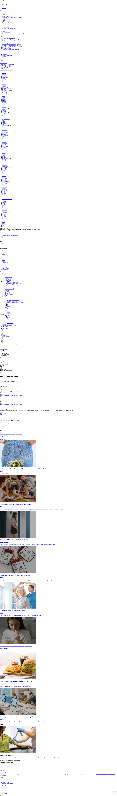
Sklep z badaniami (8, 277)
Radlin (3, 177)
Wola (3, 213)
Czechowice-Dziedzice (6, 88)
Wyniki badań (5, 326)
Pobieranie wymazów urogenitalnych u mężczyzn (14, 286)
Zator (3, 217)
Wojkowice (4, 212)
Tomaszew (4, 197)
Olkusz (3, 155)
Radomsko (4, 178)
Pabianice (4, 164)
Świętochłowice (5, 195)
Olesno (3, 154)
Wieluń (3, 207)
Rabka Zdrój (4, 174)
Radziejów (4, 179)
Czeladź (4, 89)
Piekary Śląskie (5, 166)
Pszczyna (4, 172)
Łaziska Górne (5, 132)
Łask (3, 131)
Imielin (3, 104)
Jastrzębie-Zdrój (5, 108)
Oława (3, 153)
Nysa (3, 151)
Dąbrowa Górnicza (6, 92)
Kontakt (4, 8)
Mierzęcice (4, 143)
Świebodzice (4, 193)
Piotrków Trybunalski (6, 167)
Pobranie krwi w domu (4, 230)
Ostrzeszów (4, 159)
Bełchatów (4, 76)
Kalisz (3, 115)
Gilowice (4, 98)
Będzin (3, 75)
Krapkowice (4, 127)
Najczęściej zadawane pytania (13, 300)
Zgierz (3, 223)
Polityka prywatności (6, 792)
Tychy (3, 204)
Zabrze (3, 215)
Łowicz (3, 138)
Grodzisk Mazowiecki (6, 103)
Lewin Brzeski (5, 135)
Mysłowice (4, 148)
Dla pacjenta (4, 5)
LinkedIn (9, 311)
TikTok (8, 312)
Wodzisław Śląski (5, 211)
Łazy (3, 133)
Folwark (4, 95)
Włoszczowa (4, 210)
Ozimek (3, 161)
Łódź (3, 137)
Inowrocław (4, 105)
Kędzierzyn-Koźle (6, 119)
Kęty (3, 120)
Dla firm (6, 293)
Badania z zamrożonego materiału (11, 282)
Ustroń (3, 205)
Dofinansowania (5, 325)
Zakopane (4, 216)
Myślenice (4, 147)
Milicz (3, 145)
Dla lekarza (7, 291)
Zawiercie (4, 218)
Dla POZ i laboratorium (9, 292)
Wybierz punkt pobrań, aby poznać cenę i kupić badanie (11, 395)
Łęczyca (4, 134)
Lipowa (3, 136)
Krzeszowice (4, 130)
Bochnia (4, 79)
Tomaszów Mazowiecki (7, 199)
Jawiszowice (4, 109)
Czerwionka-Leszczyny (7, 90)
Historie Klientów (10, 321)
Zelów (3, 222)
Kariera (8, 317)
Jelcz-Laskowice (5, 112)
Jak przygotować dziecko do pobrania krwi (15, 302)
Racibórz (4, 176)
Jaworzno (4, 110)
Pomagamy (9, 320)
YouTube (9, 313)
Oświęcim (4, 160)
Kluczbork (4, 122)
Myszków (4, 149)
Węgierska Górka (5, 206)
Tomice (3, 200)
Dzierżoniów (4, 93)
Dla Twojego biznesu (9, 294)
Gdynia (3, 97)
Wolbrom (4, 214)
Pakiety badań (7, 278)
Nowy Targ (4, 150)
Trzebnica (4, 202)
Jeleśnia (3, 113)
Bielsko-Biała (5, 77)
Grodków (4, 102)
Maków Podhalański (6, 141)
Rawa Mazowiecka (6, 181)
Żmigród (4, 224)
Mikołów (4, 144)
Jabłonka (4, 107)
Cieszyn (4, 86)
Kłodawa (4, 121)
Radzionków (4, 180)
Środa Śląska (4, 190)
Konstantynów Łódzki (6, 125)
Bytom (3, 81)
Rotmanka (4, 182)
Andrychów (4, 74)
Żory (3, 225)
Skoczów (4, 188)
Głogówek (4, 100)
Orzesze (4, 157)
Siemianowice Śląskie (6, 185)
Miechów (4, 142)
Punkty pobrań (5, 4)
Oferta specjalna (8, 279)
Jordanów (4, 114)
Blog (8, 304)
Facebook (9, 308)
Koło (3, 124)
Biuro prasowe (10, 323)
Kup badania (4, 274)
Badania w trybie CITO (9, 284)
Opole (3, 156)
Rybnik (3, 184)
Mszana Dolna (5, 146)
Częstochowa (5, 91)
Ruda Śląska (4, 183)
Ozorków (4, 162)
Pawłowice (4, 165)
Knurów (4, 123)
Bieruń (3, 78)
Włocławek (4, 208)
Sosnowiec (4, 189)
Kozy (3, 126)
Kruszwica (4, 128)
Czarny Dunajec (5, 87)
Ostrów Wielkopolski (6, 158)
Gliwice (3, 99)
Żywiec (3, 226)
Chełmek (4, 82)
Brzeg (3, 80)
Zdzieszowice (5, 221)
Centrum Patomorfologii (9, 288)
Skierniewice (4, 187)
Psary (3, 171)
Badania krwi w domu (9, 280)
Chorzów (4, 84)
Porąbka (4, 168)
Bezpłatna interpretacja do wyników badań (13, 283)
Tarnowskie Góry (5, 196)
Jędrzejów (4, 111)
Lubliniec (4, 139)
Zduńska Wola (5, 219)
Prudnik (3, 170)
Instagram (9, 309)
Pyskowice (4, 173)
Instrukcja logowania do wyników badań (15, 298)
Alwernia (4, 73)
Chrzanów (4, 85)
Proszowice (4, 169)
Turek (3, 203)
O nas (3, 6)
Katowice (4, 118)
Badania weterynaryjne (9, 289)
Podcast (8, 306)
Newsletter (9, 305)
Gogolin (4, 101)
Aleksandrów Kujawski (7, 71)
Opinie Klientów (10, 318)
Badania (4, 3)
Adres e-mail (2, 770)
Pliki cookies (4, 793)
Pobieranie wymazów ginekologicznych (12, 285)
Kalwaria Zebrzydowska (7, 116)
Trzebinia (4, 201)
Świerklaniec (4, 194)
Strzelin (3, 191)
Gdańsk (3, 96)
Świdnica (4, 192)
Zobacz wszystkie (12, 230)
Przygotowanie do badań (12, 301)
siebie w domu (37, 229)
